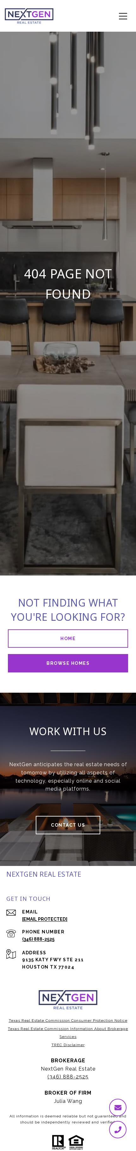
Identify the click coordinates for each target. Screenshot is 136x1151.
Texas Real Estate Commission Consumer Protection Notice (68, 1020)
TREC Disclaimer (68, 1045)
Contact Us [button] (68, 825)
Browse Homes (68, 663)
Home (68, 638)
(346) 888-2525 (38, 939)
